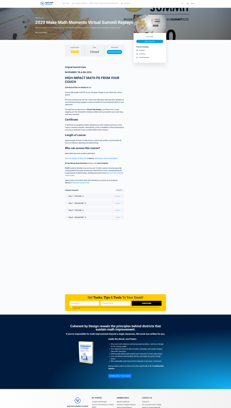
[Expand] (67, 196)
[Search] (182, 3)
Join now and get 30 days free (75, 158)
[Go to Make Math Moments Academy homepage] (47, 3)
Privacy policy (76, 308)
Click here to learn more (80, 183)
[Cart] (188, 3)
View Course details (41, 33)
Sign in (193, 3)
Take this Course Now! (114, 52)
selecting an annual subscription (105, 158)
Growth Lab (39, 18)
